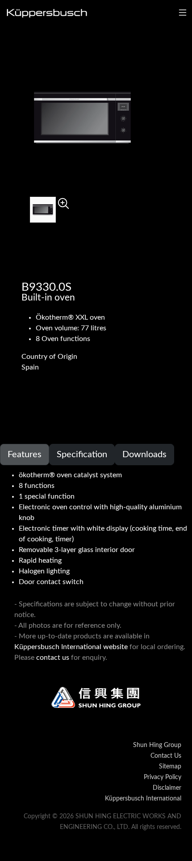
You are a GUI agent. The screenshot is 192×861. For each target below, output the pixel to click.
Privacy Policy (162, 777)
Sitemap (170, 767)
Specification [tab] (82, 454)
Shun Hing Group (157, 745)
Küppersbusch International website (71, 646)
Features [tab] (25, 454)
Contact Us (165, 756)
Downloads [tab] (144, 454)
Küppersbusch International (143, 799)
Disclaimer (167, 788)
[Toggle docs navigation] (182, 13)
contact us (52, 657)
